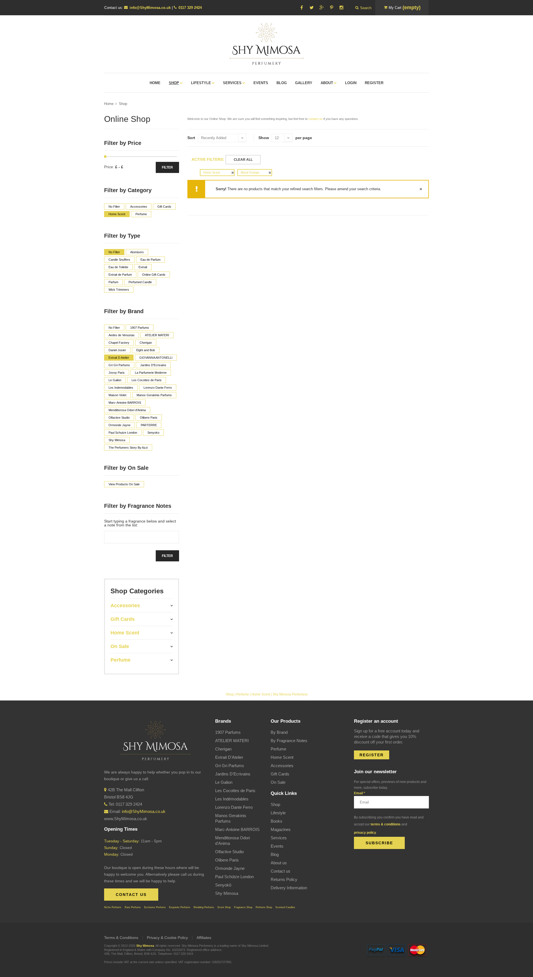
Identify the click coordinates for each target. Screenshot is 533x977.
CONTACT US (131, 894)
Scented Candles (285, 907)
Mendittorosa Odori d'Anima (232, 840)
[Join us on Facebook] (301, 7)
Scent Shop (224, 907)
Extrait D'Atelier (229, 757)
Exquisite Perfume (179, 907)
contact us (315, 118)
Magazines (281, 829)
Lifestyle (278, 812)
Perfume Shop (264, 907)
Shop (123, 104)
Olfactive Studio (229, 851)
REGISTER (371, 755)
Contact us (280, 871)
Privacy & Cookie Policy (167, 938)
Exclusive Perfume (155, 907)
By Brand (279, 732)
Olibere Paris (227, 860)
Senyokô (223, 885)
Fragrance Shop (243, 907)
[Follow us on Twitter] (311, 7)
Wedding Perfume (203, 907)
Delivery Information (289, 887)
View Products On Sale (124, 484)
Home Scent (261, 694)
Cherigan (223, 749)
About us (279, 862)
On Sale (278, 782)
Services (279, 837)
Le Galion (223, 782)
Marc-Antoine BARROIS (237, 829)
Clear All (243, 160)
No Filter (114, 206)
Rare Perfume (133, 907)
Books (276, 821)
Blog (275, 854)
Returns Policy (284, 879)
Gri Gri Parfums (229, 765)
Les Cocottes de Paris (235, 790)
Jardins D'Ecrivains (232, 774)
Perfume (242, 694)
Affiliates (204, 938)
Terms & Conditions (121, 938)
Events (277, 846)
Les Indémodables (231, 799)
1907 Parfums (228, 732)
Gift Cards (280, 774)
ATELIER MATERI (232, 740)
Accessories (282, 765)
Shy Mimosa (226, 893)
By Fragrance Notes (289, 740)
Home (109, 104)
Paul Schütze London (234, 876)
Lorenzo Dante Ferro (234, 807)
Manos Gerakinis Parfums (230, 818)
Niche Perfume (112, 907)
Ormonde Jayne (230, 868)
